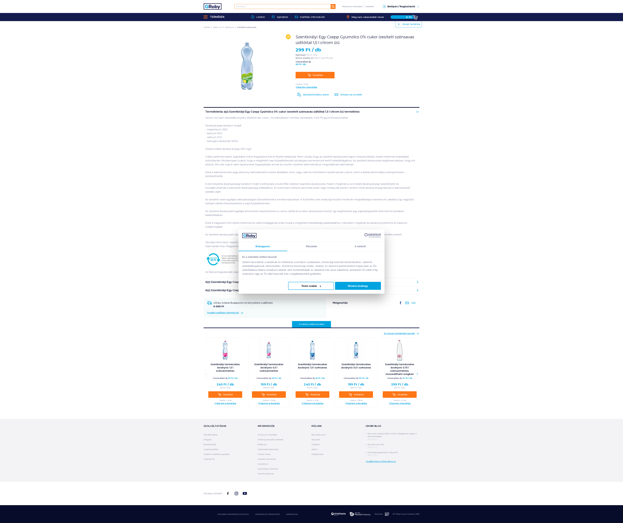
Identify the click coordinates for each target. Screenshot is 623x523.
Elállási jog (262, 444)
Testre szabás (309, 286)
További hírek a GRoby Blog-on (381, 461)
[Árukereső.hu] (407, 493)
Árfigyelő (207, 439)
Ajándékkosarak (211, 435)
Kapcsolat (316, 439)
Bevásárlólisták (210, 444)
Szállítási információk (267, 459)
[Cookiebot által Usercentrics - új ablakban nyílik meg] (367, 235)
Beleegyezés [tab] (263, 246)
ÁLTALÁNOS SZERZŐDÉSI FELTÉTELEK (233, 514)
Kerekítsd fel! (209, 459)
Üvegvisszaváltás (211, 449)
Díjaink (315, 449)
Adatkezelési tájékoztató (268, 449)
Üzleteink (369, 6)
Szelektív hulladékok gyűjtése (216, 454)
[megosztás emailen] (406, 305)
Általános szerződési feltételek (270, 439)
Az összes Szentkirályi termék (399, 333)
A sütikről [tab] (360, 246)
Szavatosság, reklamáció (268, 469)
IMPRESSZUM (292, 514)
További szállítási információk (223, 312)
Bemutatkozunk (319, 435)
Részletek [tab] (311, 246)
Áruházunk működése (352, 6)
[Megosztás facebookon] (400, 305)
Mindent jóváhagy (358, 286)
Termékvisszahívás (266, 474)
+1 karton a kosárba (306, 87)
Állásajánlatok (318, 454)
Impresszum (263, 464)
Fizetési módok (264, 454)
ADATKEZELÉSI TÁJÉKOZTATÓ (267, 514)
